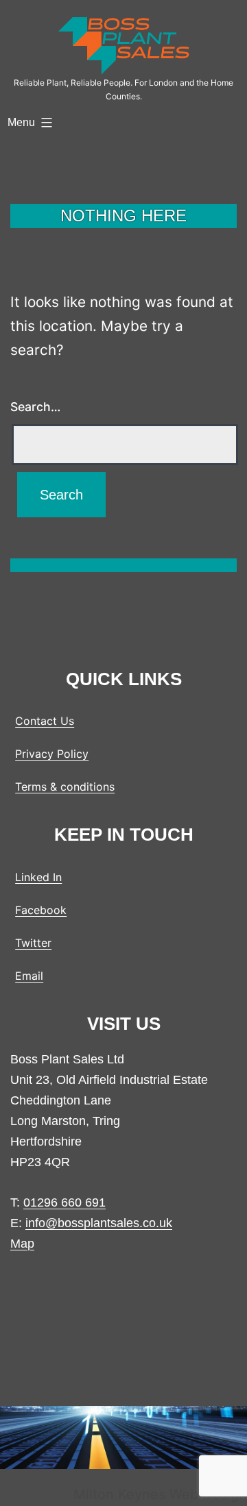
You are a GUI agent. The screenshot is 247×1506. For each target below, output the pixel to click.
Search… (35, 406)
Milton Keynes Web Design (160, 1494)
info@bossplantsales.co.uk (98, 1223)
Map (22, 1243)
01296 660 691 (64, 1202)
